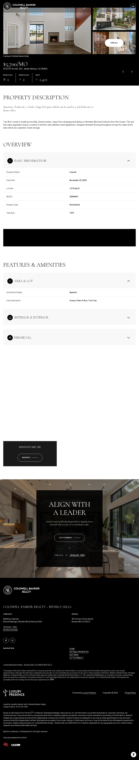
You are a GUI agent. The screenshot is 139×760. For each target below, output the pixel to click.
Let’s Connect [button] (77, 658)
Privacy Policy (130, 693)
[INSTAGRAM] (12, 640)
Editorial (74, 655)
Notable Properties (79, 652)
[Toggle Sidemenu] (133, 6)
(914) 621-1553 (77, 555)
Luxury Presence (89, 693)
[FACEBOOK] (6, 640)
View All (114, 43)
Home (72, 649)
